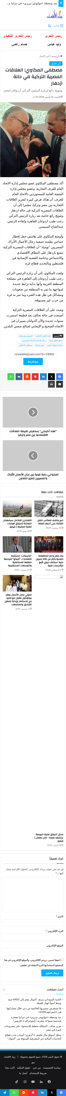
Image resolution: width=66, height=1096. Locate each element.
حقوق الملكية (23, 1067)
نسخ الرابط (33, 361)
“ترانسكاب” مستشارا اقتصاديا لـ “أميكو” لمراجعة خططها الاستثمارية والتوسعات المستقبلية (18, 561)
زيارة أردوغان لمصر (54, 345)
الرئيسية (55, 56)
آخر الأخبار (44, 56)
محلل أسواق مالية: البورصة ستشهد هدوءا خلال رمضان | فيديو (48, 837)
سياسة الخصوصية (52, 1067)
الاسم (59, 916)
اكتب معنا (10, 1067)
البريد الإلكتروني (54, 930)
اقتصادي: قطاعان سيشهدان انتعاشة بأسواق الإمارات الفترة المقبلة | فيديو (17, 523)
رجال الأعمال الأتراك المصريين (34, 340)
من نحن (37, 1067)
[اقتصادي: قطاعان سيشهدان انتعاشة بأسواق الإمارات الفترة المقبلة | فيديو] (17, 509)
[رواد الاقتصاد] (54, 14)
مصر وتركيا (40, 345)
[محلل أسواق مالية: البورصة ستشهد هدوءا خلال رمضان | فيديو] (48, 703)
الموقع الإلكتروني (55, 945)
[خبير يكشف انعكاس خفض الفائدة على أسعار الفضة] (48, 509)
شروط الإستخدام (38, 1073)
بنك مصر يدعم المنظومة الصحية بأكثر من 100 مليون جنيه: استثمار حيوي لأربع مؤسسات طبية (49, 561)
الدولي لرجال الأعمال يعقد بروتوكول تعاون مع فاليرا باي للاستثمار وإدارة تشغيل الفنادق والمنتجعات (18, 600)
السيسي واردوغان (25, 336)
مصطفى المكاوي (25, 345)
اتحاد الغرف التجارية (43, 336)
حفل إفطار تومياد (55, 340)
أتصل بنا (23, 1073)
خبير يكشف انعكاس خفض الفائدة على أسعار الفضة (50, 522)
